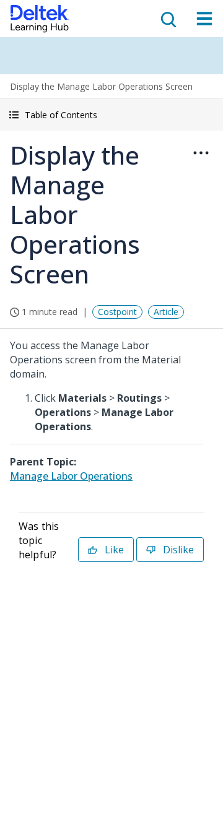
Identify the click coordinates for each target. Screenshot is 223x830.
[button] (111, 115)
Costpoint (117, 312)
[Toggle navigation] (204, 18)
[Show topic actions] (200, 152)
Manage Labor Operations (71, 476)
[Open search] (167, 18)
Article (166, 312)
